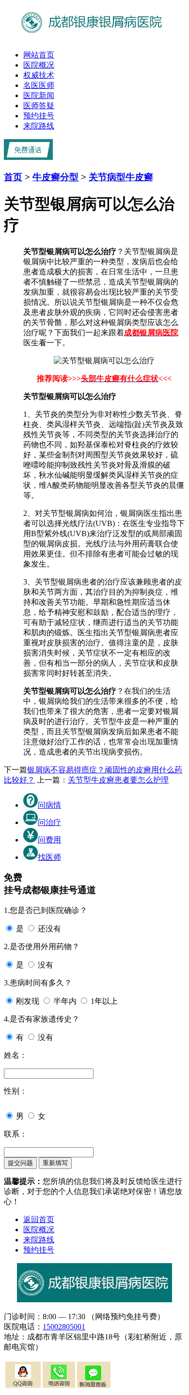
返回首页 (38, 1219)
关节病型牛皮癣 (121, 177)
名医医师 (38, 85)
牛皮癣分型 (55, 177)
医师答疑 (38, 105)
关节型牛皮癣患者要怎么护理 (118, 780)
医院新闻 (38, 95)
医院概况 (38, 65)
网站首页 (38, 55)
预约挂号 (38, 116)
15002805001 (64, 1327)
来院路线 (38, 126)
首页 (13, 177)
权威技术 (38, 75)
